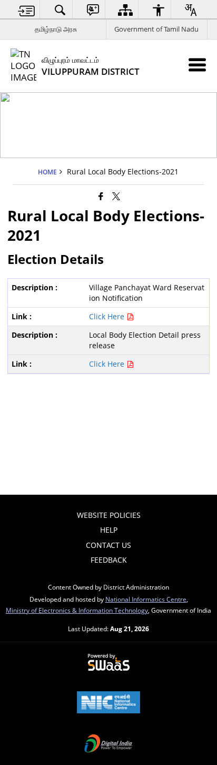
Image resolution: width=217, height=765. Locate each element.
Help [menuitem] (108, 530)
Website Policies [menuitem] (109, 515)
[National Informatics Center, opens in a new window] (108, 703)
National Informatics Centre (145, 599)
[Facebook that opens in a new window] (100, 196)
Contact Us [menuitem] (108, 545)
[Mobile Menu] (197, 64)
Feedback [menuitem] (109, 560)
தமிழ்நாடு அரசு (56, 29)
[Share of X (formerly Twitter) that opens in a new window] (116, 196)
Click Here (107, 316)
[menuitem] (26, 9)
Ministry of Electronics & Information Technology (77, 610)
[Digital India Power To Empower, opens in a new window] (108, 744)
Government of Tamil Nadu (156, 29)
